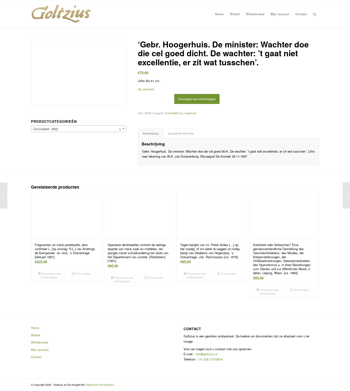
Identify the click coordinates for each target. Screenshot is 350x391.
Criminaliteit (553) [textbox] (77, 129)
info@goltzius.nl (206, 354)
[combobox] (78, 128)
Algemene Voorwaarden (100, 384)
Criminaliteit (171, 113)
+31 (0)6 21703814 (209, 359)
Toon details (82, 273)
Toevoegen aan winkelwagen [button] (51, 275)
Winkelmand (39, 342)
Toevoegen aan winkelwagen (197, 99)
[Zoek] (314, 14)
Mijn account (40, 349)
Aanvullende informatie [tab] (181, 133)
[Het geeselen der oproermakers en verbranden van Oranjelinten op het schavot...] (3, 195)
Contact (36, 357)
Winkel (35, 335)
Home (35, 327)
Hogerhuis (190, 113)
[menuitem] (219, 14)
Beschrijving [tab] (151, 133)
